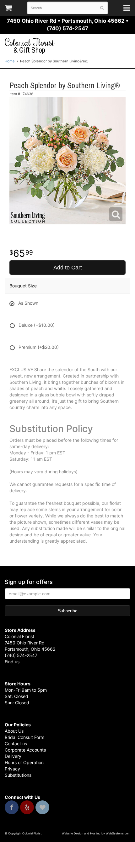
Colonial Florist (29, 45)
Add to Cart (67, 267)
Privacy (12, 768)
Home (10, 61)
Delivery (13, 756)
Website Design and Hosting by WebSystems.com (96, 833)
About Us (14, 731)
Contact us (16, 743)
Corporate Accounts (25, 750)
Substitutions (18, 775)
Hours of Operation (24, 762)
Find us (12, 661)
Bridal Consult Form (24, 737)
